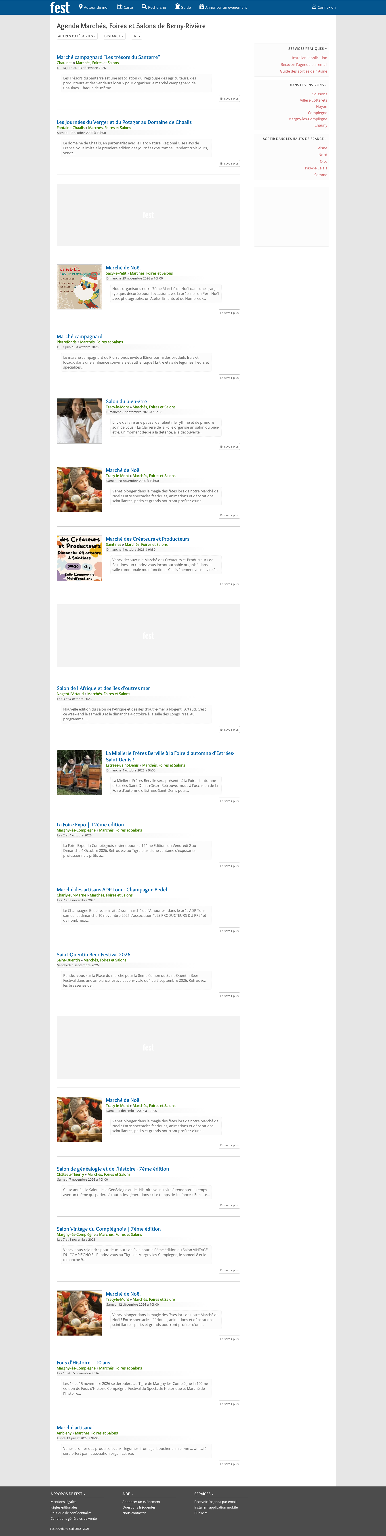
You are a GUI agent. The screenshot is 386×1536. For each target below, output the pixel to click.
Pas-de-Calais (316, 168)
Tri (136, 36)
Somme (320, 174)
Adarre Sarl (66, 1529)
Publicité (201, 1513)
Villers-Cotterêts (313, 100)
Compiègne (317, 112)
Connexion (327, 7)
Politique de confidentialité (71, 1513)
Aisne (322, 148)
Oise (323, 161)
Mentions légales (63, 1501)
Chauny (321, 125)
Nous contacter (134, 1513)
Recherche (157, 7)
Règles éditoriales (63, 1507)
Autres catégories (77, 36)
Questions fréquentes (138, 1507)
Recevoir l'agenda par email (304, 64)
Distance (114, 36)
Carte (128, 7)
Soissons (319, 94)
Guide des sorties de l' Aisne (303, 71)
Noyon (321, 106)
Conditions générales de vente (73, 1518)
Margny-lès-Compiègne (307, 119)
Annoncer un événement (226, 7)
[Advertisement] (148, 215)
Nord (323, 154)
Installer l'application (309, 57)
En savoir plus (229, 98)
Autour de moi (96, 7)
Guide (186, 7)
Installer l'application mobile (216, 1507)
